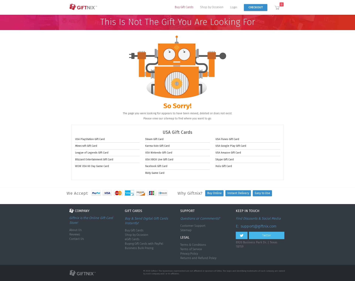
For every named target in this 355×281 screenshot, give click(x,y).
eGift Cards (132, 239)
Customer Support (192, 225)
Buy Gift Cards (184, 7)
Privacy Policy (189, 253)
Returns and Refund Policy (198, 258)
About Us (75, 230)
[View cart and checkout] (277, 8)
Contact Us (76, 239)
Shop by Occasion (212, 7)
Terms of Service (191, 249)
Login (233, 7)
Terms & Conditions (193, 244)
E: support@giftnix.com (256, 226)
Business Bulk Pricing (139, 248)
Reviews (74, 234)
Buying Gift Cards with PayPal (144, 243)
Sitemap (186, 230)
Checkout (255, 7)
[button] (184, 9)
